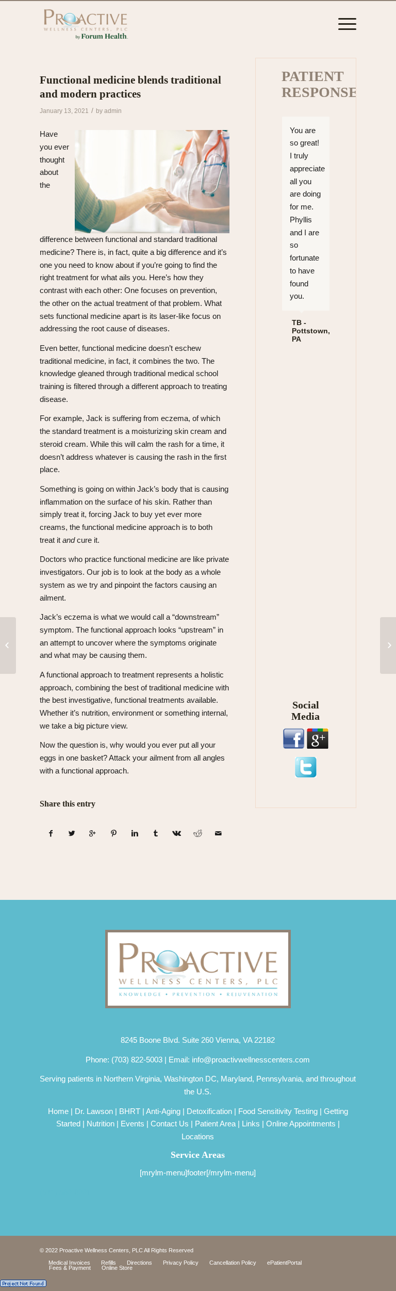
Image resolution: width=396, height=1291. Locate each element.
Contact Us (170, 1123)
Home (58, 1111)
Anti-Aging (163, 1111)
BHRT (129, 1111)
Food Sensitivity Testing (278, 1111)
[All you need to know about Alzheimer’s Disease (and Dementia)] (8, 645)
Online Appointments (301, 1123)
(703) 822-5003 (136, 1059)
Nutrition (100, 1123)
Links (251, 1123)
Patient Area (215, 1123)
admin (113, 111)
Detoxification (209, 1111)
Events (132, 1123)
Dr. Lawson (94, 1111)
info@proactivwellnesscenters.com (251, 1059)
